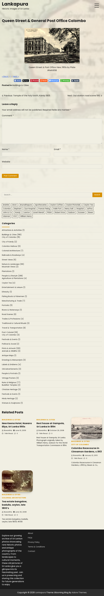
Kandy (17, 212)
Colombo (7, 208)
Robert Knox (60, 212)
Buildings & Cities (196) (12, 234)
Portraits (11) (7, 305)
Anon (14, 205)
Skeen (90, 212)
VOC (15, 216)
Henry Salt (69, 208)
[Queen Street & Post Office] (52, 62)
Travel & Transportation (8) (14, 328)
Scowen (81, 212)
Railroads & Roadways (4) (13, 255)
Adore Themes (79, 592)
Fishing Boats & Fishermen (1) (14, 296)
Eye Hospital (30, 208)
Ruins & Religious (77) (11, 382)
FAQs (30, 538)
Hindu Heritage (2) (10, 398)
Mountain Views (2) (10, 267)
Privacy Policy (34, 542)
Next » (16, 76)
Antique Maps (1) (9, 355)
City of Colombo (80, 444)
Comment (8, 115)
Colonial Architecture (14, 498)
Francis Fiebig (44, 208)
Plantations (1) (8, 271)
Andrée (6, 205)
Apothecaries (41, 205)
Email (57, 149)
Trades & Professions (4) (13, 319)
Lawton (27, 212)
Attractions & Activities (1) (13, 230)
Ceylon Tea (88, 205)
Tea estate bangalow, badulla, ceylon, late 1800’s (14, 505)
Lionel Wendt (38, 212)
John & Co (7, 212)
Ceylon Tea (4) (8, 283)
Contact (31, 551)
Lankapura (15, 4)
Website (6, 161)
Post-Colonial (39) (10, 332)
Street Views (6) (9, 260)
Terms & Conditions (36, 547)
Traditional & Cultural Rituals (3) (16, 323)
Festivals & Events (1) (11, 339)
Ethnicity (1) (7, 292)
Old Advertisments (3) (11, 369)
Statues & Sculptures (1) (12, 403)
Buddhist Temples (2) (11, 385)
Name (5, 149)
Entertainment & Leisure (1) (13, 287)
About (30, 533)
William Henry (26, 216)
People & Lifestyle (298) (12, 276)
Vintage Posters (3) (10, 378)
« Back (5, 76)
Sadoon (71, 212)
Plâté (49, 212)
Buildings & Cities (20, 85)
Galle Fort (57, 208)
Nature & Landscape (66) (13, 264)
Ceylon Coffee (56, 205)
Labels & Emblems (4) (11, 364)
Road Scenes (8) (9, 314)
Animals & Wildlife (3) (11, 351)
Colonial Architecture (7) (12, 250)
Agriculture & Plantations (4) (14, 278)
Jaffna (89, 208)
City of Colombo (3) (11, 335)
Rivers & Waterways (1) (12, 310)
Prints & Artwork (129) (11, 348)
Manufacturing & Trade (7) (13, 301)
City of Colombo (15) (11, 237)
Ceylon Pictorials (73, 205)
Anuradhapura (26, 205)
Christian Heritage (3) (11, 389)
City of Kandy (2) (9, 242)
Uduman (6, 216)
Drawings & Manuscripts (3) (14, 360)
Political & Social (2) (10, 344)
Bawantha (8, 430)
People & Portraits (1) (11, 373)
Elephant (18, 208)
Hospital (80, 208)
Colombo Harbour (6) (11, 246)
